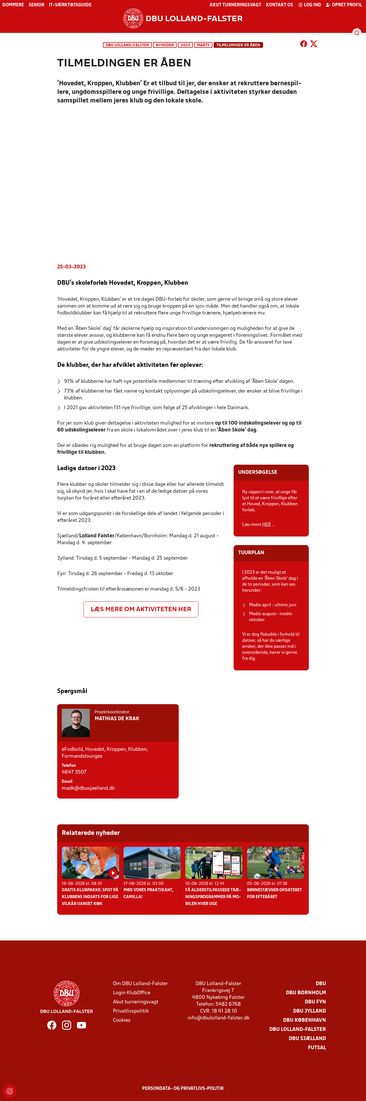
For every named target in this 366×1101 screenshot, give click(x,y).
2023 (185, 45)
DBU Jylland (309, 1011)
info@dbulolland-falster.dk (218, 1018)
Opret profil (347, 5)
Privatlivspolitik (131, 1011)
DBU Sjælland (307, 1038)
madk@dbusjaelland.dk (88, 788)
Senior (36, 5)
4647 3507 (74, 772)
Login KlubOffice (131, 993)
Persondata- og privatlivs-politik (183, 1089)
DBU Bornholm (306, 993)
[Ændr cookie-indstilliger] (10, 1091)
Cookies (121, 1020)
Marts (203, 45)
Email (67, 782)
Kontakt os (279, 5)
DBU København (304, 1020)
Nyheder (165, 45)
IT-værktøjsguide (70, 5)
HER (266, 525)
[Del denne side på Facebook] (303, 44)
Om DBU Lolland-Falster (140, 983)
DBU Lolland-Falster (127, 45)
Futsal (317, 1047)
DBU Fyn (315, 1002)
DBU (321, 983)
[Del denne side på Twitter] (313, 44)
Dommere (13, 5)
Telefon (69, 766)
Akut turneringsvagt (235, 5)
